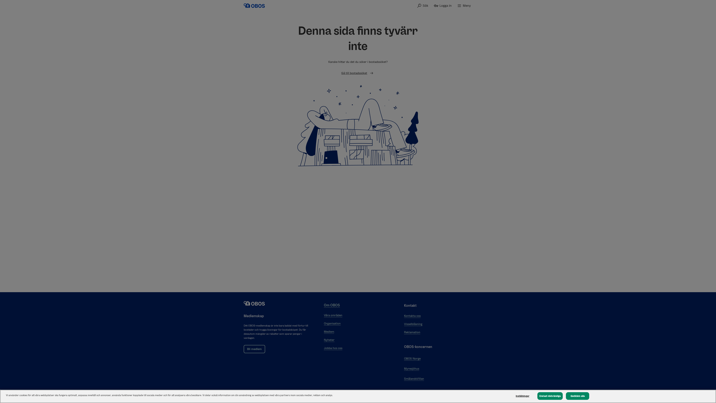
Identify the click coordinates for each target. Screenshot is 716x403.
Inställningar (522, 396)
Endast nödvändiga (550, 396)
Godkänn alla (578, 396)
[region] (358, 396)
